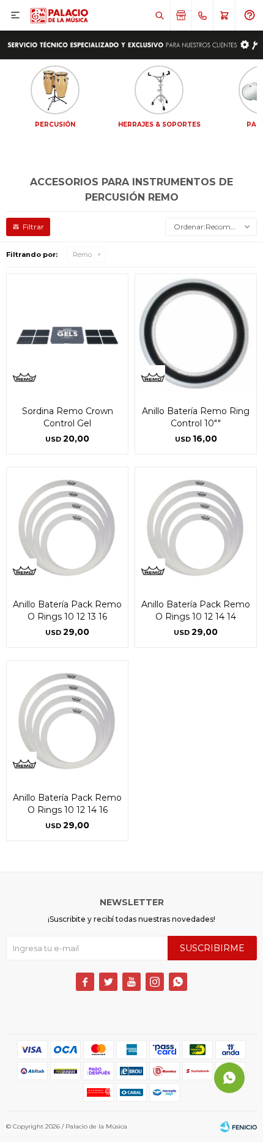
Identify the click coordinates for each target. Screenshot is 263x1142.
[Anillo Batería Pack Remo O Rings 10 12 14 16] (67, 721)
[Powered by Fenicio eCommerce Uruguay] (238, 1127)
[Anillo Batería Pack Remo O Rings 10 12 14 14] (196, 528)
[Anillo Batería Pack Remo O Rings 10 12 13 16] (67, 528)
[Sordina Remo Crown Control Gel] (67, 334)
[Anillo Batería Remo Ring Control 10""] (196, 334)
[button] (159, 15)
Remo (82, 254)
